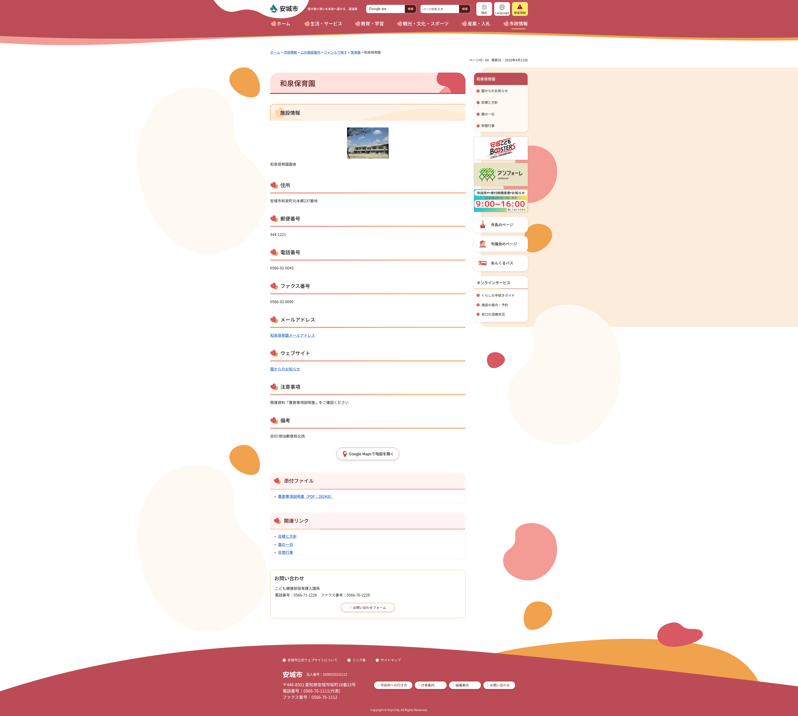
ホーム (275, 52)
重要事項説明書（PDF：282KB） (306, 496)
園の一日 (285, 544)
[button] (484, 9)
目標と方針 (287, 536)
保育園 (356, 52)
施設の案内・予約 (495, 304)
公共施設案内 (310, 52)
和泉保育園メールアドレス (292, 335)
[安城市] (284, 9)
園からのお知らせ (285, 369)
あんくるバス (502, 262)
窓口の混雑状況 (493, 314)
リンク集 (359, 659)
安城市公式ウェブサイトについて (312, 659)
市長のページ (502, 224)
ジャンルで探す (335, 52)
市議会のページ (504, 243)
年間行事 (285, 552)
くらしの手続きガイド (498, 295)
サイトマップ (391, 659)
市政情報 (290, 52)
